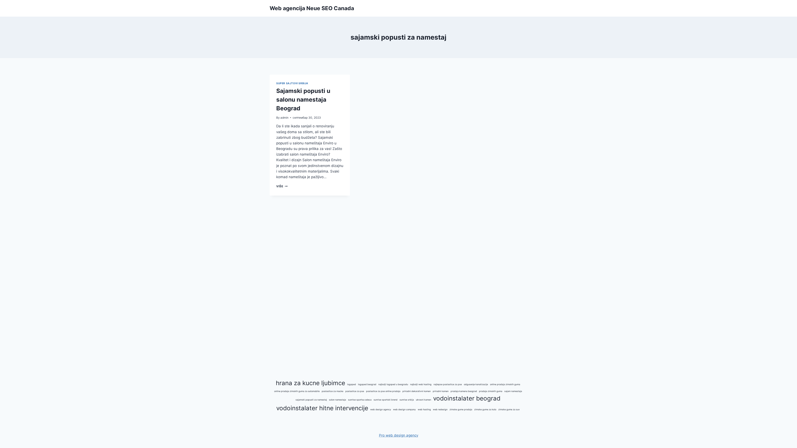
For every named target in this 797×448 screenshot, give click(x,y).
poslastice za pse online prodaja (383, 391)
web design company (404, 409)
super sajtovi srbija (292, 83)
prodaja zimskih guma (490, 391)
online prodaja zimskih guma (505, 384)
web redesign (440, 409)
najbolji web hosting (421, 384)
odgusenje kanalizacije (476, 384)
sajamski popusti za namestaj (311, 399)
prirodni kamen (441, 391)
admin (284, 117)
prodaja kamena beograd (464, 391)
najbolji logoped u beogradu (393, 384)
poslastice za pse (354, 391)
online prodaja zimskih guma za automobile (297, 391)
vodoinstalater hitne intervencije (322, 408)
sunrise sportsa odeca (360, 399)
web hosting (424, 409)
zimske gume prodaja (461, 409)
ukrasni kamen (423, 399)
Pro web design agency (398, 435)
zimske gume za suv (509, 409)
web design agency (380, 409)
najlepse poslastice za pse (448, 384)
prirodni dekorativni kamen (416, 391)
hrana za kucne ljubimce (310, 383)
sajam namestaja (513, 391)
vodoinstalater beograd (466, 398)
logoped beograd (367, 384)
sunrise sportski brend (385, 399)
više (281, 186)
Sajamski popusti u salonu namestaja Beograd (303, 99)
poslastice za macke (332, 391)
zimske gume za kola (485, 409)
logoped (351, 384)
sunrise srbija (407, 399)
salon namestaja (337, 399)
